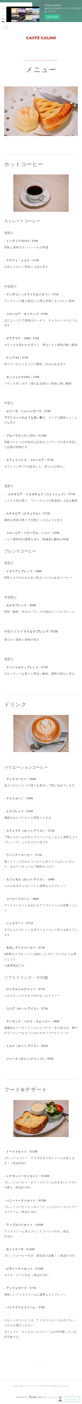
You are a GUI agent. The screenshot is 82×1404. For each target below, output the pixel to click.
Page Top (41, 1368)
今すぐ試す (53, 16)
